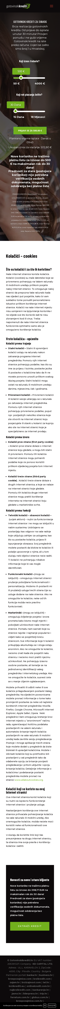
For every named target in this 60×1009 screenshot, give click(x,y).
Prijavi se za (30, 130)
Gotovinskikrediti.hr (21, 960)
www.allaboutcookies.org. (29, 780)
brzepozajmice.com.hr (29, 1001)
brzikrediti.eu (17, 986)
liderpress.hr (30, 993)
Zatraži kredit (30, 926)
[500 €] (21, 78)
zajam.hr (15, 982)
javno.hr (16, 993)
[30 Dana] (15, 111)
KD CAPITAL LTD (42, 964)
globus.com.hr (40, 997)
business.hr (46, 975)
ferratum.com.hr (20, 997)
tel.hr (46, 982)
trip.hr (43, 993)
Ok (45, 1005)
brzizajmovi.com (31, 982)
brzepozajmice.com (19, 978)
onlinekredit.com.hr (38, 986)
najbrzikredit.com (20, 989)
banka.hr (32, 975)
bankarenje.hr (40, 989)
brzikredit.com (42, 978)
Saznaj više (51, 1005)
